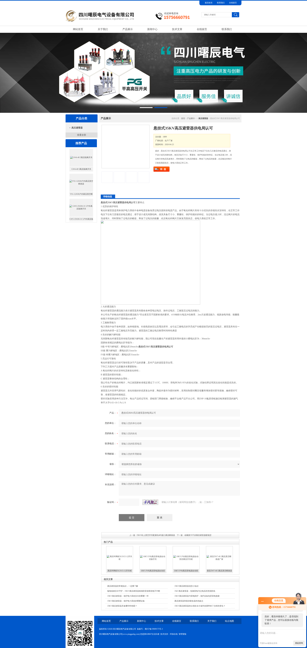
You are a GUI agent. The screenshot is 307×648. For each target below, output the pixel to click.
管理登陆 (182, 634)
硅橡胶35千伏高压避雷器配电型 (198, 535)
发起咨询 (299, 643)
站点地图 (229, 621)
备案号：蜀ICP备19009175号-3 (150, 629)
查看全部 (81, 135)
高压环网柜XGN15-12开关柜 (120, 571)
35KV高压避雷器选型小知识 (186, 586)
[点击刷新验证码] (150, 502)
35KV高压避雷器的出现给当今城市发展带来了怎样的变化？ (199, 606)
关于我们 (103, 29)
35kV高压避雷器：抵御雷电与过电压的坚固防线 (194, 591)
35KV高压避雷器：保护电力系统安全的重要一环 (128, 596)
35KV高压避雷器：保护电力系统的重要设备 (126, 601)
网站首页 (78, 29)
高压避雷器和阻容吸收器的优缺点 (188, 601)
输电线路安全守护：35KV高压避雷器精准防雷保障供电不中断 (133, 591)
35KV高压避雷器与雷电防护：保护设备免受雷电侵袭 (197, 596)
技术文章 (177, 29)
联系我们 (221, 3)
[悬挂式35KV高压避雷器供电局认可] (125, 146)
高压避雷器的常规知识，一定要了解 (122, 586)
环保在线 (174, 634)
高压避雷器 (77, 128)
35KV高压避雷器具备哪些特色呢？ (122, 606)
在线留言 (233, 3)
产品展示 (127, 29)
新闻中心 (152, 29)
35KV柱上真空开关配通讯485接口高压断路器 (156, 535)
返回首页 (209, 3)
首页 (183, 118)
